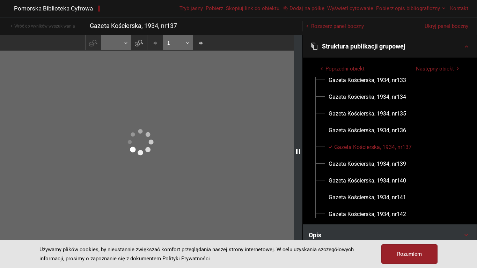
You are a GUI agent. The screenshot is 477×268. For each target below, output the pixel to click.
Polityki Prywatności (186, 258)
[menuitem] (367, 80)
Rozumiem (409, 254)
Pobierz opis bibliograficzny (408, 8)
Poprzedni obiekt (345, 69)
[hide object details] (298, 151)
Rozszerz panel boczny (337, 26)
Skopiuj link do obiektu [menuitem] (252, 8)
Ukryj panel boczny (446, 26)
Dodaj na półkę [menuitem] (306, 8)
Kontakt (459, 8)
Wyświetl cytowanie (350, 8)
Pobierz (214, 8)
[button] (390, 46)
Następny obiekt (435, 69)
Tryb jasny (191, 8)
